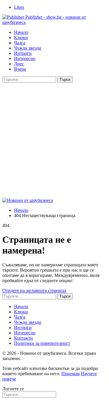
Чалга (19, 42)
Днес (19, 63)
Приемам (70, 373)
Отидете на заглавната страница (34, 290)
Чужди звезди (27, 48)
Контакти (23, 338)
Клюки (21, 37)
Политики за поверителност (42, 343)
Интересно (24, 58)
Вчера (20, 69)
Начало (21, 32)
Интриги (23, 53)
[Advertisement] (54, 140)
